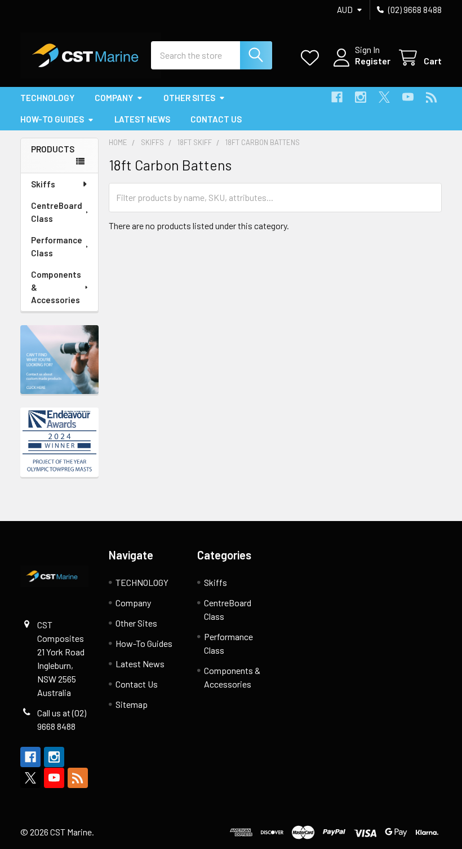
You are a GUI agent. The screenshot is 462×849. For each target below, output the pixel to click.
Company (114, 98)
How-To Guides (52, 119)
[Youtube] (408, 97)
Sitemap (131, 704)
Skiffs (43, 184)
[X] (384, 97)
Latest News (142, 119)
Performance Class (56, 246)
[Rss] (431, 97)
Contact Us (216, 119)
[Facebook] (337, 97)
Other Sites (189, 98)
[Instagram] (360, 97)
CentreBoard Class (56, 212)
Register (372, 60)
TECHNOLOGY (47, 98)
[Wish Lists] (312, 58)
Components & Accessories (56, 287)
